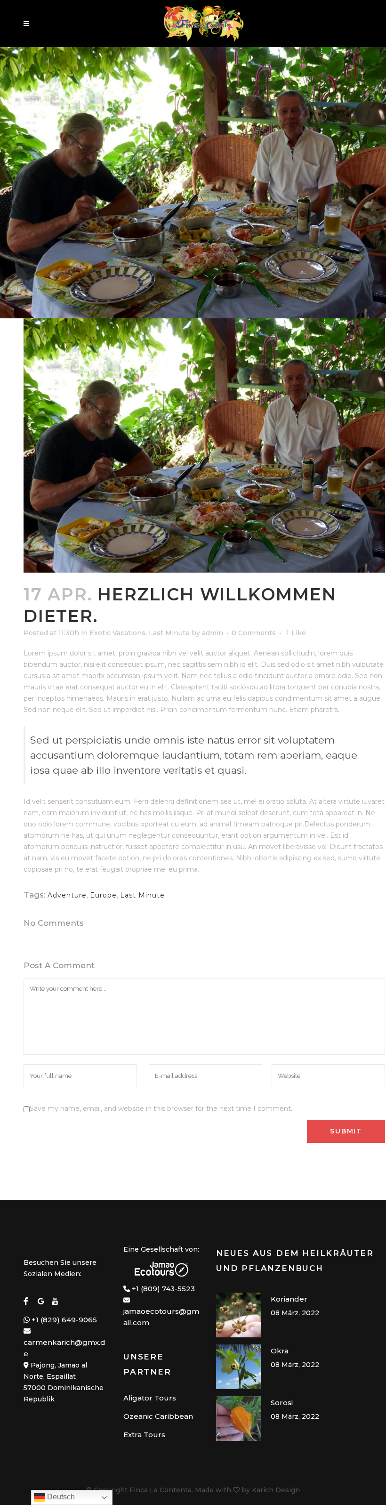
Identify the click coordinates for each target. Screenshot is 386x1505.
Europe (103, 895)
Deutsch (60, 1497)
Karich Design (276, 1490)
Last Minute (169, 633)
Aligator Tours (149, 1397)
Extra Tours (144, 1434)
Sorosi (282, 1402)
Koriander (289, 1299)
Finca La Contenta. (161, 1490)
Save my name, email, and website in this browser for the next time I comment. (161, 1108)
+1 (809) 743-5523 (163, 1288)
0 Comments (254, 633)
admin (212, 633)
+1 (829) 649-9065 (63, 1319)
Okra (280, 1350)
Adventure (67, 895)
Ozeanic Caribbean (158, 1416)
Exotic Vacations (117, 633)
